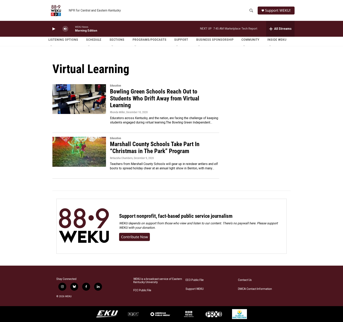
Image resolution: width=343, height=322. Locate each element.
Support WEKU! (278, 10)
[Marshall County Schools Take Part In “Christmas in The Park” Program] (79, 152)
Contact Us (245, 280)
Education (115, 85)
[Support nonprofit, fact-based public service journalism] (84, 226)
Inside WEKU (276, 39)
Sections (117, 39)
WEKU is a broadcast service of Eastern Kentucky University (157, 281)
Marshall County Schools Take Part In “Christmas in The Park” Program (154, 147)
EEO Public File (195, 280)
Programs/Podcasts (150, 39)
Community (250, 39)
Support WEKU (195, 288)
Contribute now (134, 236)
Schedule (93, 39)
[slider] (71, 29)
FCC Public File (142, 290)
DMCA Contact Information (255, 288)
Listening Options (63, 39)
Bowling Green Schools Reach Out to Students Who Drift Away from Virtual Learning (154, 98)
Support (181, 39)
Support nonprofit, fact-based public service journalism (175, 216)
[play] (53, 29)
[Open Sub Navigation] (51, 46)
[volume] (65, 28)
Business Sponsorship (215, 39)
